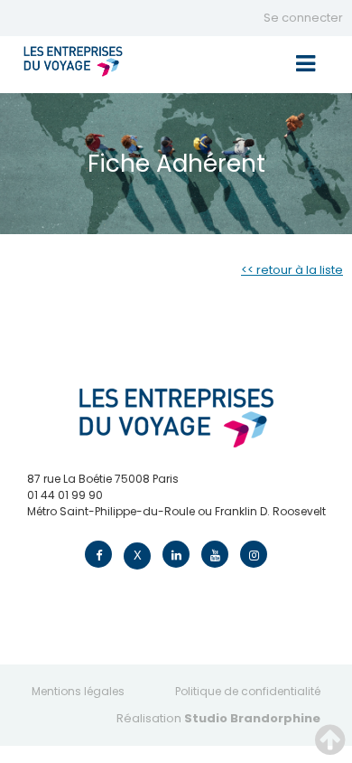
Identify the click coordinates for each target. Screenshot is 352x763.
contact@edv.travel (81, 527)
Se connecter (303, 17)
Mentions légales (78, 691)
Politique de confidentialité (247, 691)
